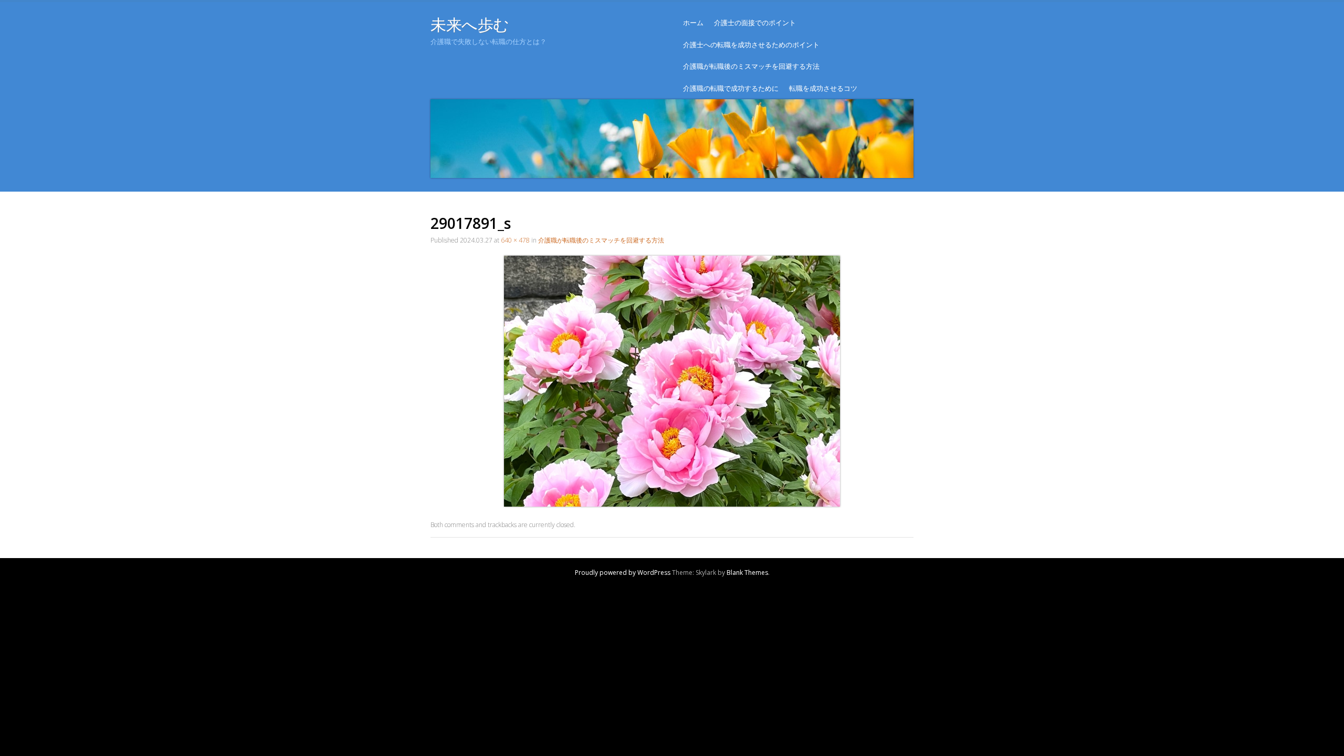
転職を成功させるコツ (823, 88)
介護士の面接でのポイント (755, 22)
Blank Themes (747, 572)
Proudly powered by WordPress (622, 572)
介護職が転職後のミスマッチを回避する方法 (751, 66)
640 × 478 (515, 240)
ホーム (693, 22)
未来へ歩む (469, 24)
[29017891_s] (672, 504)
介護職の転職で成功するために (731, 88)
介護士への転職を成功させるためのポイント (751, 44)
